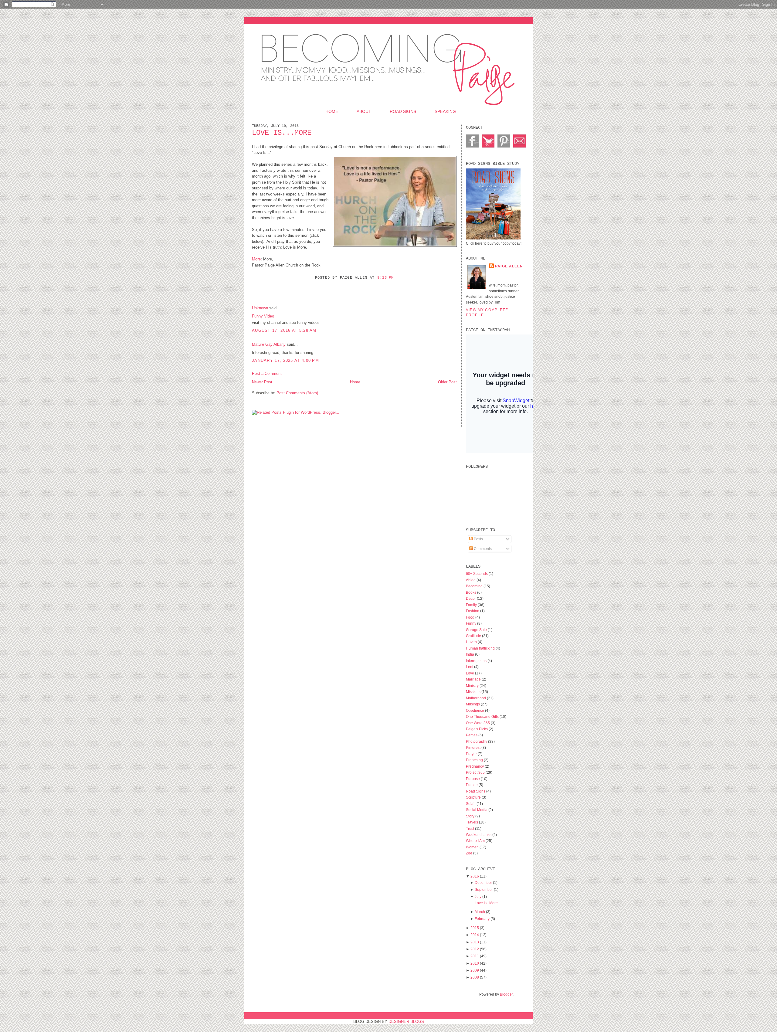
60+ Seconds (477, 573)
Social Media (477, 810)
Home (331, 111)
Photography (477, 741)
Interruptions (476, 661)
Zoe (469, 853)
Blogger (506, 994)
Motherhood (476, 698)
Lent (470, 667)
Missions (473, 692)
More (256, 259)
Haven (472, 642)
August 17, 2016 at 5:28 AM (284, 330)
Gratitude (474, 636)
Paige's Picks (477, 729)
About (364, 111)
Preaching (475, 760)
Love (470, 673)
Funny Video (263, 316)
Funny (471, 623)
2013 (474, 942)
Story (470, 816)
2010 (474, 963)
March (480, 912)
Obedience (475, 710)
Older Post (447, 382)
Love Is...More (281, 133)
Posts (478, 539)
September (484, 889)
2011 (474, 956)
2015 (474, 928)
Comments (482, 549)
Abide (471, 580)
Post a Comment (267, 373)
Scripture (474, 797)
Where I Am (476, 841)
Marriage (474, 679)
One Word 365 (478, 723)
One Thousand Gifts (483, 716)
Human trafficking (481, 648)
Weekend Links (479, 835)
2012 (474, 949)
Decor (471, 598)
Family (472, 605)
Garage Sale (477, 630)
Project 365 (476, 772)
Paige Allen (509, 266)
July (478, 896)
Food (470, 617)
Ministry (473, 685)
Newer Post (262, 382)
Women (473, 847)
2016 (474, 876)
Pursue (472, 785)
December (483, 882)
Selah (471, 804)
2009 (474, 970)
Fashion (473, 611)
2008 (474, 977)
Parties (472, 735)
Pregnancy (475, 766)
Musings (473, 704)
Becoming (475, 586)
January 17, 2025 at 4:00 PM (285, 360)
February (482, 919)
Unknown (260, 308)
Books (471, 592)
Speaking (445, 111)
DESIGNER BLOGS (406, 1021)
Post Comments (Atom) (297, 393)
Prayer (472, 754)
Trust (470, 828)
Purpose (473, 779)
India (470, 654)
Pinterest (473, 747)
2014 (474, 935)
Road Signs (403, 111)
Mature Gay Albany (269, 344)
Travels (472, 822)
